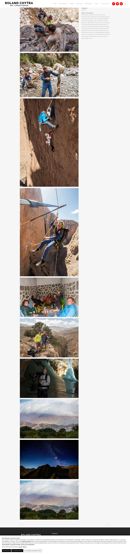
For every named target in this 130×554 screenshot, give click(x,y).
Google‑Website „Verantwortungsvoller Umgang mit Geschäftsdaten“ (18, 544)
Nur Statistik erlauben (17, 550)
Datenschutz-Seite (26, 541)
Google (20, 546)
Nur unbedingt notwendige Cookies (32, 550)
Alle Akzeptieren (6, 550)
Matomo (25, 546)
